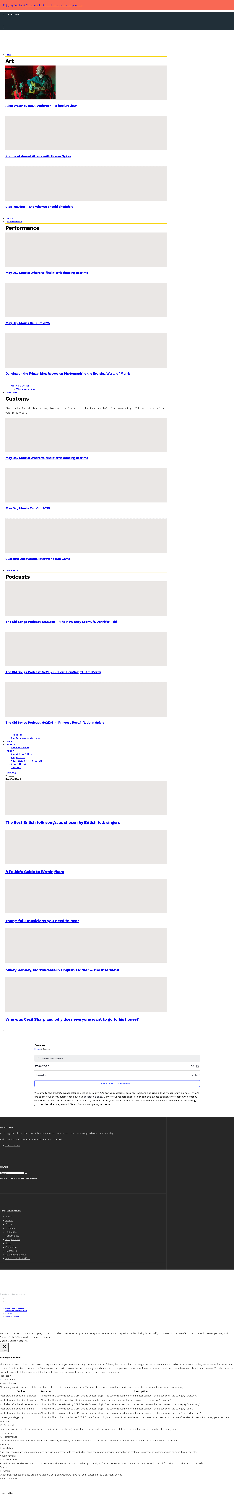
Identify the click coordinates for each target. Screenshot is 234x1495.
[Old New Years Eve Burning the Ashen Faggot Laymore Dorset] (30, 149)
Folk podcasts (12, 1239)
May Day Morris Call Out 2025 (27, 323)
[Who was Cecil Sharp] (30, 1010)
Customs (12, 392)
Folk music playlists (15, 1254)
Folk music (11, 1232)
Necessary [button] (6, 1375)
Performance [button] (7, 1433)
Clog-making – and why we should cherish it (39, 207)
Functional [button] (5, 1421)
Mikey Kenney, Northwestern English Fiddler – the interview (62, 970)
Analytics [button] (4, 1444)
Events (11, 744)
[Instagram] (6, 25)
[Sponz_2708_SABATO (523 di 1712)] (30, 961)
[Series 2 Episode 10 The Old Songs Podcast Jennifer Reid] (30, 614)
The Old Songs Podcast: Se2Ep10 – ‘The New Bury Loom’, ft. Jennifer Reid (61, 622)
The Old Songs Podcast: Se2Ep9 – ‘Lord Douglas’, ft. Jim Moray (53, 672)
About (10, 751)
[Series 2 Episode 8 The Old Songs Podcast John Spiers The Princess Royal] (30, 715)
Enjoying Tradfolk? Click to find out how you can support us (42, 5)
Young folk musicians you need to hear (42, 920)
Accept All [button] (22, 1341)
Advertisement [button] (7, 1455)
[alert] (117, 1058)
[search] (26, 1173)
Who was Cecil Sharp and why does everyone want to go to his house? (72, 1019)
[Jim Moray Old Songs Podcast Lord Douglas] (30, 665)
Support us (11, 1247)
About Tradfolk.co (22, 754)
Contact (16, 767)
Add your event (20, 747)
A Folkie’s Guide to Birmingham (34, 871)
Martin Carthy (12, 1145)
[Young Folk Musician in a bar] (30, 912)
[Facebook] (6, 20)
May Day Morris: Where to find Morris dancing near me (46, 273)
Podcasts (12, 570)
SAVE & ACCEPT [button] (8, 1478)
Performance (14, 221)
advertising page (93, 1096)
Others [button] (3, 1467)
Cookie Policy (12, 1316)
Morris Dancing (20, 386)
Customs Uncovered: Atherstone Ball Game (37, 559)
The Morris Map (25, 389)
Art (9, 54)
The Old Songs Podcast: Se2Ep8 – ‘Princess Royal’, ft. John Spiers (54, 722)
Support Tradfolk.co (16, 1311)
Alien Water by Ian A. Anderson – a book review (41, 106)
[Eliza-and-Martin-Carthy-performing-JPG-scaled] (30, 813)
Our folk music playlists (25, 738)
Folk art (9, 1224)
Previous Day (41, 1075)
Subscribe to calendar (115, 1083)
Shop (8, 1243)
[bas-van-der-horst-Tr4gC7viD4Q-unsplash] (30, 863)
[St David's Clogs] (30, 199)
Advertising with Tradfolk (27, 761)
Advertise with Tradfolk (17, 1258)
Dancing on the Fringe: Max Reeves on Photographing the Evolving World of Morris (67, 373)
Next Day (194, 1075)
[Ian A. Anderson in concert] (30, 98)
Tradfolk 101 (18, 764)
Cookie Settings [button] (8, 1341)
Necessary (9, 1379)
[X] (6, 23)
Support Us (18, 757)
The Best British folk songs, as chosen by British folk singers (62, 822)
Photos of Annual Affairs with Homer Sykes (38, 156)
